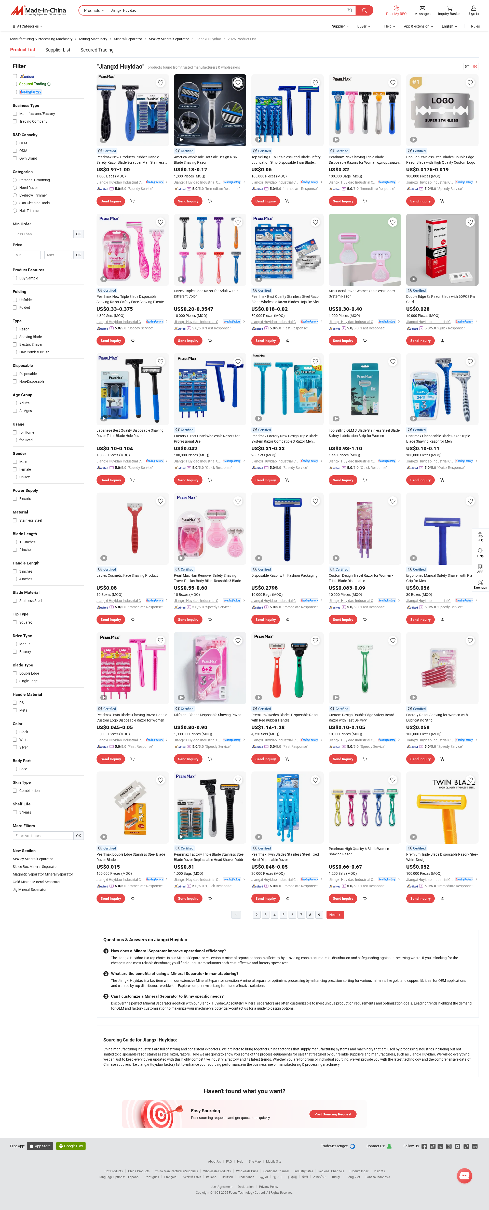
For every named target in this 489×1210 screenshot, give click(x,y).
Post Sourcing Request (333, 1114)
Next (333, 914)
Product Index (359, 1171)
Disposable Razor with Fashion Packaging (284, 575)
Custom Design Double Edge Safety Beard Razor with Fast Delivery (361, 717)
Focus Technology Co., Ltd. (247, 1192)
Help (387, 26)
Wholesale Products (217, 1171)
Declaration (246, 1187)
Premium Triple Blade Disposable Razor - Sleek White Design (442, 857)
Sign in (473, 13)
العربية (264, 1177)
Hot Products (113, 1171)
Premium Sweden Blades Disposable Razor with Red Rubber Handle (285, 717)
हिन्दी (305, 1177)
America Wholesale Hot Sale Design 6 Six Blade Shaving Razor (205, 160)
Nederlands (246, 1177)
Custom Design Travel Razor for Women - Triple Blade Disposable (361, 578)
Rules (475, 26)
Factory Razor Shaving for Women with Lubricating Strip (437, 717)
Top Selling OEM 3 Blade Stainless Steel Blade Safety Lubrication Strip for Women (364, 433)
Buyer (361, 26)
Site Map (255, 1161)
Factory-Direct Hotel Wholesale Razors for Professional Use (207, 438)
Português (152, 1177)
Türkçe (336, 1177)
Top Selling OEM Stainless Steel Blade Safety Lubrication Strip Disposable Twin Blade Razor (286, 160)
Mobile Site (273, 1161)
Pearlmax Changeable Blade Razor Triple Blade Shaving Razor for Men (438, 438)
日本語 (292, 1177)
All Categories (28, 26)
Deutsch (227, 1177)
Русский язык (191, 1177)
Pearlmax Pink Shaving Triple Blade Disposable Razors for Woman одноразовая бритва (364, 160)
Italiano (211, 1177)
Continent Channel (276, 1171)
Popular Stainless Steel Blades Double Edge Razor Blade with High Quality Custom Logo (440, 160)
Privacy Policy (268, 1187)
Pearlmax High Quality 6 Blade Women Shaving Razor (359, 851)
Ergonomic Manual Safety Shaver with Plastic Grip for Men (442, 578)
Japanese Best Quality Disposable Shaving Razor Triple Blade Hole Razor (130, 433)
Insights (379, 1171)
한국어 (277, 1177)
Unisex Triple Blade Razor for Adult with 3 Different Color (206, 293)
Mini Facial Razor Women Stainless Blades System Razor (362, 293)
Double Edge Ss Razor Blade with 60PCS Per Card (441, 299)
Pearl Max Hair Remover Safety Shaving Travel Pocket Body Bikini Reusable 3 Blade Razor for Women (207, 578)
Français (170, 1177)
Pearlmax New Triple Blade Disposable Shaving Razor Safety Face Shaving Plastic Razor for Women (130, 299)
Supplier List (57, 50)
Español (133, 1177)
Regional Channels (331, 1171)
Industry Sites (303, 1171)
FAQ (229, 1161)
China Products (139, 1171)
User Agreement (222, 1187)
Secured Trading (97, 50)
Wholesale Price (247, 1171)
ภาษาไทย (319, 1177)
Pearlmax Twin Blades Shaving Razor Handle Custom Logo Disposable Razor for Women (132, 717)
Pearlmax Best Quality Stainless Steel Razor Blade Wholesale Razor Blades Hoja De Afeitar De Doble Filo (287, 299)
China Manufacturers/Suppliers (176, 1171)
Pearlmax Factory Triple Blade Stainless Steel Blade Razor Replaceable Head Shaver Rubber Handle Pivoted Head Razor (210, 857)
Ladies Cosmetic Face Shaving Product (127, 575)
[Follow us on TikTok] (433, 1145)
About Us (214, 1161)
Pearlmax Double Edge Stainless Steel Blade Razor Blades (131, 857)
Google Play (71, 1145)
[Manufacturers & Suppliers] (38, 10)
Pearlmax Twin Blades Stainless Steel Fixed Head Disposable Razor (285, 857)
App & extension (416, 26)
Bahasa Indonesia (377, 1177)
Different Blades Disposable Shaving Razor (207, 714)
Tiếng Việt (353, 1177)
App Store (40, 1145)
